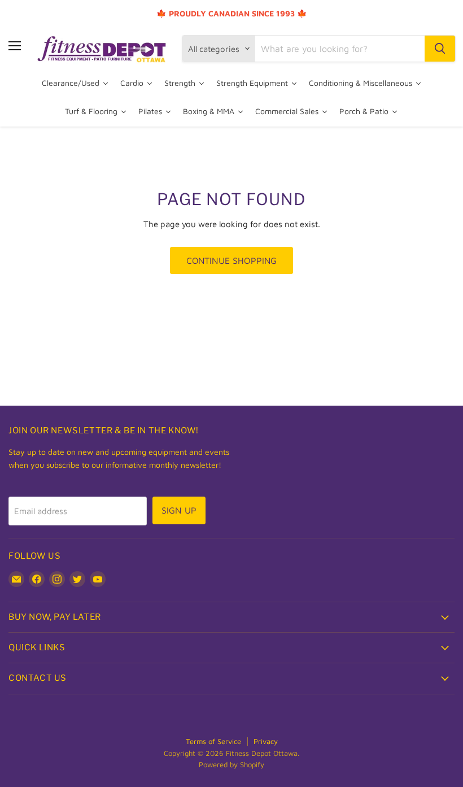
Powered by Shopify (231, 764)
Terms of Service (213, 741)
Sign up (178, 510)
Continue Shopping (231, 260)
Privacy (266, 741)
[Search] (440, 49)
